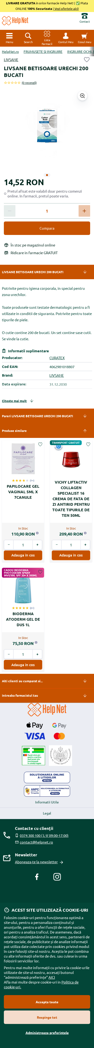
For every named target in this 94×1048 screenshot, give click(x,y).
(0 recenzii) (29, 83)
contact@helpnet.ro (36, 842)
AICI (51, 977)
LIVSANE (11, 59)
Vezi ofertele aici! (66, 8)
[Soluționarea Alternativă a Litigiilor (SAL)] (47, 791)
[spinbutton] (47, 211)
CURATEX (57, 357)
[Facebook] (37, 877)
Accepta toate (47, 1002)
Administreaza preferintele (47, 1032)
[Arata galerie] (82, 96)
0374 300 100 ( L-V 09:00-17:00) (44, 835)
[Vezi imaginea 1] (47, 175)
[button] (65, 38)
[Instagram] (57, 877)
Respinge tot (47, 1017)
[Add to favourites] (86, 59)
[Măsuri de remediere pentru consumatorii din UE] (47, 777)
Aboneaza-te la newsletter (36, 861)
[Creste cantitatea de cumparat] (84, 211)
